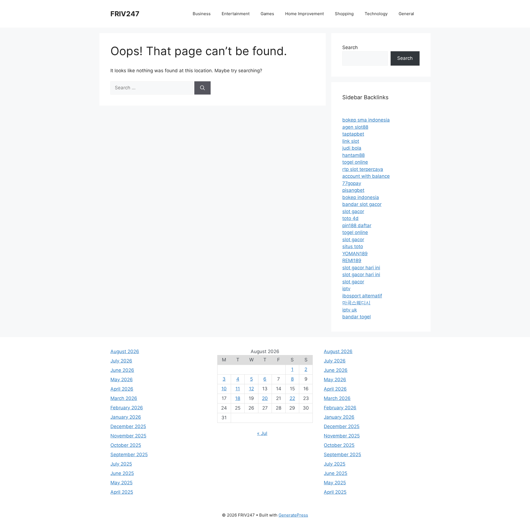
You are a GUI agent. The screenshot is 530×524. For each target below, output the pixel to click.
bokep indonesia (360, 197)
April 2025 (121, 492)
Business (202, 13)
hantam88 (353, 155)
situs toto (352, 246)
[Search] (202, 88)
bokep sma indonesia (366, 120)
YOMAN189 (355, 253)
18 (237, 398)
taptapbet (353, 134)
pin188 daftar (356, 225)
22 (292, 398)
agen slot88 (355, 127)
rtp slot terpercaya (362, 169)
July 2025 (121, 464)
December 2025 (128, 426)
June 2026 (122, 370)
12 (251, 388)
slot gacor (353, 211)
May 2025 (121, 482)
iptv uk (349, 310)
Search (350, 47)
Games (267, 13)
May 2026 (121, 379)
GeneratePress (293, 515)
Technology (376, 13)
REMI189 (351, 260)
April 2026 (121, 389)
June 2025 (122, 473)
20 (265, 398)
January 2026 (125, 417)
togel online (355, 162)
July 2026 (121, 361)
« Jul (262, 433)
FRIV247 (124, 14)
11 (237, 388)
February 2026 (126, 407)
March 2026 (123, 398)
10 (224, 388)
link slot (350, 141)
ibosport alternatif (362, 296)
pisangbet (353, 190)
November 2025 (128, 436)
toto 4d (350, 218)
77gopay (351, 183)
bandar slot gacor (361, 204)
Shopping (344, 13)
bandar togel (356, 316)
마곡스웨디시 (356, 302)
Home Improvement (304, 13)
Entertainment (236, 13)
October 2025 (125, 445)
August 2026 (124, 351)
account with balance (366, 176)
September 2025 (129, 454)
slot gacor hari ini (361, 267)
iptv (346, 288)
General (406, 13)
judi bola (351, 148)
